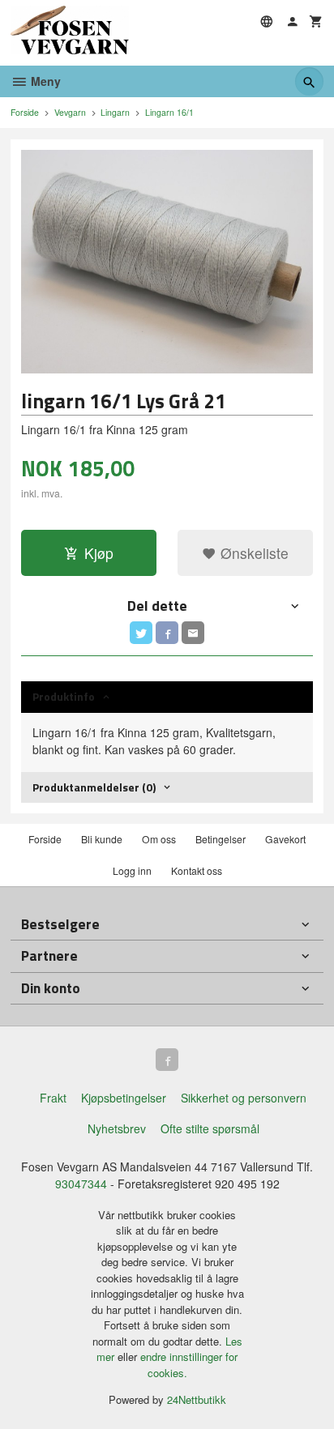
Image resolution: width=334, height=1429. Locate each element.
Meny (44, 81)
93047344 (81, 1183)
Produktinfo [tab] (63, 696)
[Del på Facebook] (167, 632)
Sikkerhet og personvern (243, 1098)
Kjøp (98, 553)
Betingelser (220, 839)
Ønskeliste (252, 553)
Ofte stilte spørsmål (210, 1128)
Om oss (159, 839)
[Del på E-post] (193, 632)
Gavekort (285, 839)
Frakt (53, 1098)
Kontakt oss (196, 870)
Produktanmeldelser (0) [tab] (94, 787)
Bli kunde (101, 839)
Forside (25, 112)
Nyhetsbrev (117, 1128)
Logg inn (132, 870)
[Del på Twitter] (141, 632)
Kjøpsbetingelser (123, 1098)
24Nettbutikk (196, 1399)
